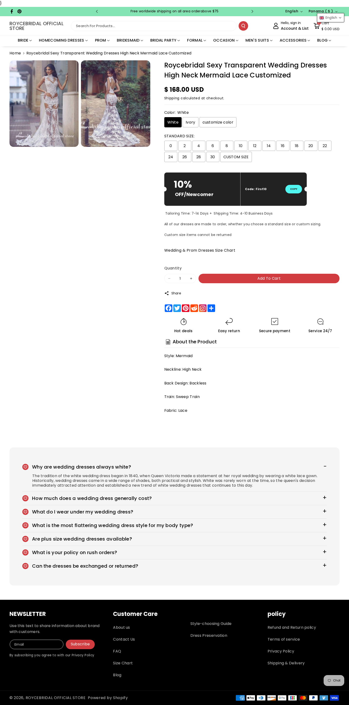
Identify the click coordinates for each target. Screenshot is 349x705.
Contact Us (124, 639)
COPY (293, 189)
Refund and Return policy (292, 627)
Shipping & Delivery (286, 663)
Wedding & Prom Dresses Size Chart (200, 250)
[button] (326, 26)
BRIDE (23, 40)
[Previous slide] (97, 11)
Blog (117, 675)
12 (255, 146)
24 (170, 157)
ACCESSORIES (293, 40)
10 (241, 146)
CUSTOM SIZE (236, 157)
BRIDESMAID (128, 40)
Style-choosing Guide (211, 623)
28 (198, 157)
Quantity (173, 268)
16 (283, 146)
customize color (218, 122)
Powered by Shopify (108, 697)
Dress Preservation (208, 635)
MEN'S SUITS (257, 40)
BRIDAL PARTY (163, 40)
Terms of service (284, 639)
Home (15, 53)
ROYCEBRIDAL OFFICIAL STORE (56, 697)
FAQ (117, 651)
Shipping (172, 98)
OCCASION (224, 40)
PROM (100, 40)
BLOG (322, 40)
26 (184, 157)
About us (121, 627)
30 (212, 157)
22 (325, 146)
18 (297, 146)
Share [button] (176, 293)
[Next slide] (252, 11)
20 (310, 146)
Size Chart (123, 663)
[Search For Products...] (243, 26)
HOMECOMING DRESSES (61, 40)
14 (269, 146)
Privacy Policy (281, 651)
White (173, 122)
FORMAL (195, 40)
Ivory (190, 122)
